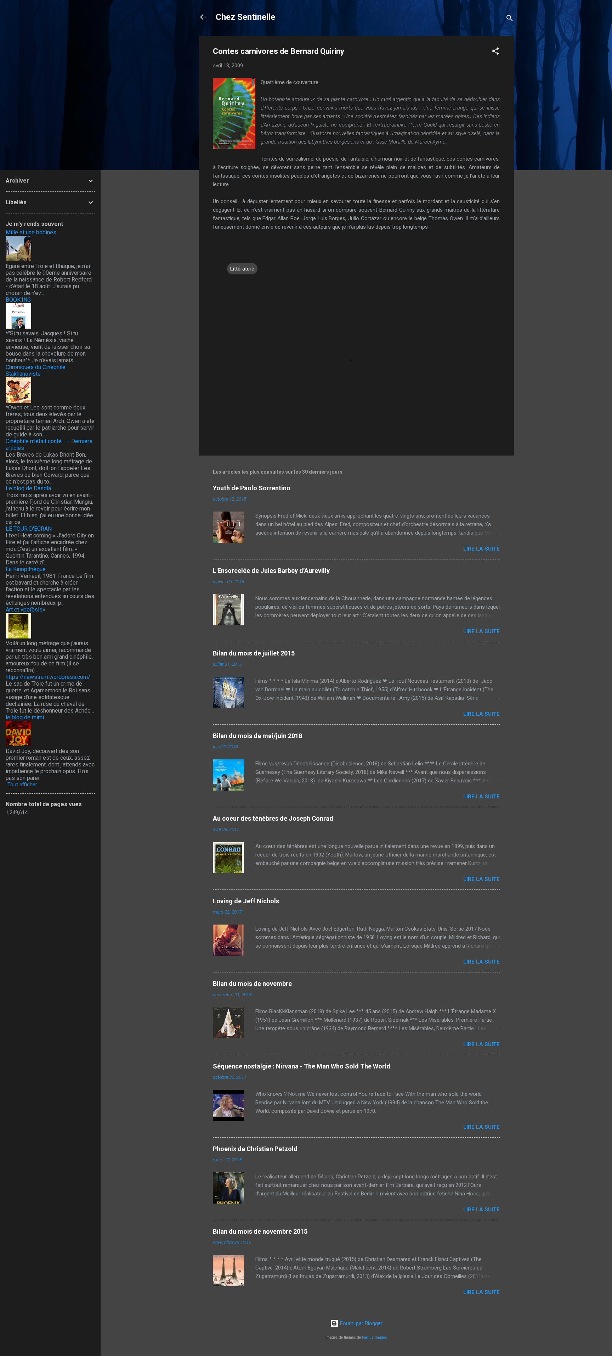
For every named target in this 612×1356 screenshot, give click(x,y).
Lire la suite (481, 549)
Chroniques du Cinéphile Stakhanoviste (36, 370)
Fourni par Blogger (360, 1323)
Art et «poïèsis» (25, 609)
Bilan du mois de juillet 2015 (254, 653)
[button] (495, 52)
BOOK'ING (18, 299)
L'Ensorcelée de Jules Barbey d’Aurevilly (271, 570)
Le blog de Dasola (28, 488)
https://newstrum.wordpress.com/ (48, 677)
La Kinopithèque (26, 569)
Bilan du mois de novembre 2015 (260, 1231)
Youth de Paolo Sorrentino (251, 488)
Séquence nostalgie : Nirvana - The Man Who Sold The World (301, 1066)
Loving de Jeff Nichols (246, 901)
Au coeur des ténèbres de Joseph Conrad (273, 818)
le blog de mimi (25, 717)
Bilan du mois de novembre (252, 983)
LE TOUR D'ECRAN (29, 528)
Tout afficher (22, 784)
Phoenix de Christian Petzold (255, 1149)
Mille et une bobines (31, 232)
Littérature (242, 269)
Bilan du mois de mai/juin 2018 (257, 736)
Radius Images (374, 1337)
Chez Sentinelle (245, 17)
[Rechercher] (509, 19)
